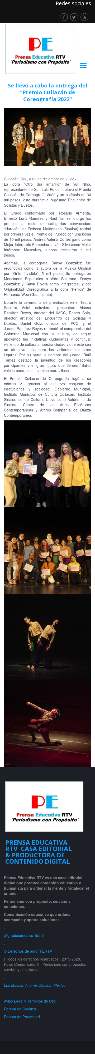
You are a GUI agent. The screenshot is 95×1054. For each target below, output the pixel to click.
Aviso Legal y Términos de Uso (30, 1001)
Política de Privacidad (23, 1016)
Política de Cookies (20, 1008)
